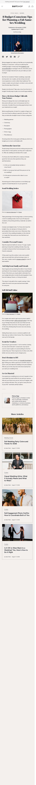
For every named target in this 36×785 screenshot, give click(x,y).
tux (10, 132)
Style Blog (14, 13)
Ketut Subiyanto (10, 314)
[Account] (29, 6)
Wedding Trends (8, 438)
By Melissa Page (17, 32)
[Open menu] (2, 6)
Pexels (20, 212)
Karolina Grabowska (11, 212)
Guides (22, 13)
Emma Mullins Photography (17, 53)
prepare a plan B (21, 259)
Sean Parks (8, 448)
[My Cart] (33, 6)
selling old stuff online (20, 320)
